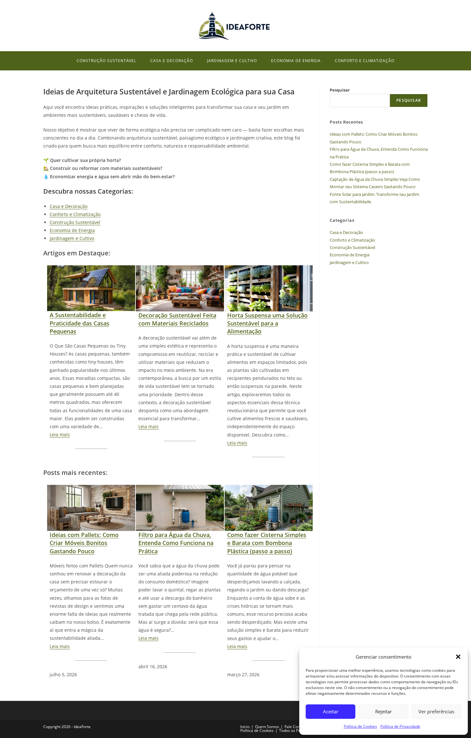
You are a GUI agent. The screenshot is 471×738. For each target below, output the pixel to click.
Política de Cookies (360, 726)
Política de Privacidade (400, 726)
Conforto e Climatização (75, 214)
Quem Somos (267, 726)
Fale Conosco (296, 726)
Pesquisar (340, 90)
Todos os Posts (292, 730)
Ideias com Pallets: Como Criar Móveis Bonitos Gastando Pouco (84, 543)
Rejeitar (383, 711)
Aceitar (330, 711)
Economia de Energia (72, 230)
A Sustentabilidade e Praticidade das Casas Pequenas (79, 323)
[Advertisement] (379, 319)
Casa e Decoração (68, 206)
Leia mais (60, 434)
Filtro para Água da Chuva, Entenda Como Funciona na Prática (175, 543)
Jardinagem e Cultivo (72, 238)
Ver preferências (436, 711)
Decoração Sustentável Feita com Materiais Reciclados (177, 319)
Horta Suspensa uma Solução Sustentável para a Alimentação (267, 323)
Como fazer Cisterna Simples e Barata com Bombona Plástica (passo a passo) (266, 543)
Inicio (245, 726)
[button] (458, 657)
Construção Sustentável (75, 222)
